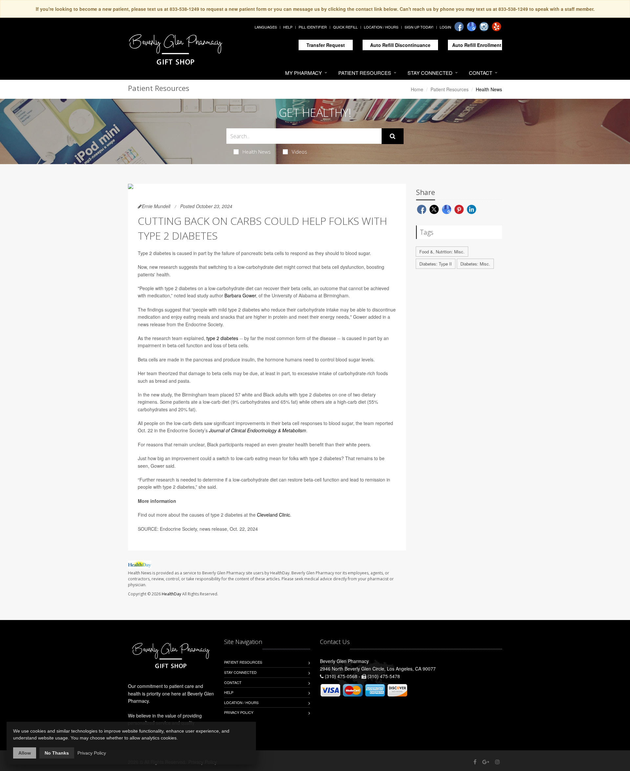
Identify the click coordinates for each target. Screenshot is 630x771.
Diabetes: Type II (435, 264)
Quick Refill (345, 27)
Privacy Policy (238, 712)
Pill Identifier (313, 27)
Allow (24, 753)
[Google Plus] (485, 761)
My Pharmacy (303, 72)
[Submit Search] (393, 136)
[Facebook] (459, 26)
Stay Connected (430, 72)
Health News (256, 151)
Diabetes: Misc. (475, 264)
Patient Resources (364, 72)
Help (287, 27)
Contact (480, 72)
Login (445, 27)
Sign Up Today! (419, 27)
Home (417, 89)
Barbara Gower (240, 295)
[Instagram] (484, 26)
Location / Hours (381, 27)
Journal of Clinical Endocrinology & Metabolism (257, 430)
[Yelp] (496, 26)
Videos (299, 151)
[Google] (471, 26)
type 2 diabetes (222, 338)
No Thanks (57, 753)
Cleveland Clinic (273, 514)
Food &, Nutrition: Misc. (442, 251)
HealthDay (171, 594)
